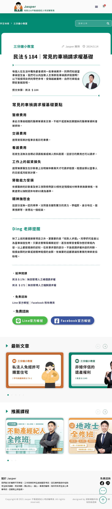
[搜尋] (108, 23)
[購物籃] (103, 6)
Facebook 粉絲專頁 (43, 302)
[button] (96, 6)
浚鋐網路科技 (92, 499)
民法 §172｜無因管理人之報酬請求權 (34, 285)
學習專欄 (4, 23)
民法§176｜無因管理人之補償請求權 (34, 279)
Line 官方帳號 (20, 302)
